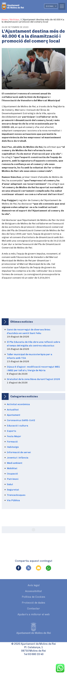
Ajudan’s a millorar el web (34, 614)
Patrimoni (12, 479)
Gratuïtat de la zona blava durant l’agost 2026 (33, 379)
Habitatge (13, 447)
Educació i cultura (17, 425)
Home (5, 19)
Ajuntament (13, 415)
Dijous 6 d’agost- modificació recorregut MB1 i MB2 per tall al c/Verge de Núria (33, 368)
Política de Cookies (33, 596)
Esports (11, 431)
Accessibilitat (33, 591)
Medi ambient (14, 463)
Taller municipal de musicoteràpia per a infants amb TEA (29, 356)
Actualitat (13, 409)
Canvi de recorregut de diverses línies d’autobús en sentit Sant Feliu (28, 331)
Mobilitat (12, 468)
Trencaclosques (16, 495)
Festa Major (14, 436)
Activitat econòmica (18, 404)
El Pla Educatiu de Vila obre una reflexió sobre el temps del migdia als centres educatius (33, 344)
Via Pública (13, 500)
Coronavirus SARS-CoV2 (21, 420)
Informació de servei (19, 452)
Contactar (33, 608)
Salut (10, 484)
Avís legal (34, 585)
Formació (12, 441)
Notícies (14, 19)
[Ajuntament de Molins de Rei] (20, 4)
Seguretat (13, 489)
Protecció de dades (33, 602)
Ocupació (12, 473)
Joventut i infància (17, 457)
